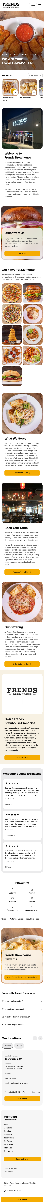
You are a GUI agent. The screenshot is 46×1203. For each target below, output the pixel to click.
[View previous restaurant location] (35, 1038)
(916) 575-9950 (10, 1078)
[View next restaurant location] (40, 1038)
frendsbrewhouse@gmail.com (16, 1083)
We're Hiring (8, 1144)
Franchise (8, 1134)
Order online (22, 1098)
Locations (8, 1128)
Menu (33, 5)
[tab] (7, 1046)
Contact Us (8, 1151)
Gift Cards (8, 1148)
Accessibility (9, 1172)
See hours (36, 1092)
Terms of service (10, 1168)
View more (9, 799)
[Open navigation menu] (40, 5)
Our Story (8, 1141)
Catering (7, 1131)
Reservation (9, 1138)
